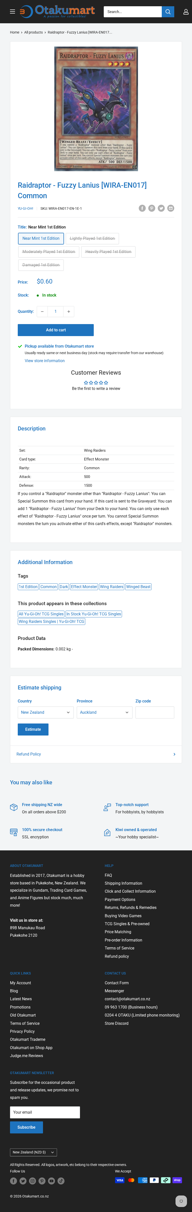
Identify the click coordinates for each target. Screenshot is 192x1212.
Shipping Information (123, 883)
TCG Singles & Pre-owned (127, 923)
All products (33, 32)
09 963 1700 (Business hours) (131, 1007)
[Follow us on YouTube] (51, 1180)
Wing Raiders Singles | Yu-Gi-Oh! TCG (51, 621)
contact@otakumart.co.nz (127, 999)
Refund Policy (28, 754)
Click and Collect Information (130, 891)
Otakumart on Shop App (31, 1047)
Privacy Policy (22, 1031)
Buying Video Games (123, 915)
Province (84, 701)
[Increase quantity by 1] (69, 311)
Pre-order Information (123, 940)
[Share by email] (170, 208)
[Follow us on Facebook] (13, 1180)
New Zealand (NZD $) (29, 1152)
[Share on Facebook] (142, 208)
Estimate (33, 729)
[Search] (168, 11)
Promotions (20, 1007)
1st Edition (28, 586)
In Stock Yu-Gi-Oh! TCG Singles (93, 614)
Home (14, 32)
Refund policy (117, 956)
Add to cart (56, 330)
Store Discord (116, 1023)
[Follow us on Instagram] (32, 1180)
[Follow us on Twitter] (23, 1180)
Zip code (143, 701)
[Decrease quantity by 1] (42, 311)
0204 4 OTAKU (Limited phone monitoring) (142, 1015)
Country (25, 701)
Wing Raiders (111, 586)
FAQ (108, 875)
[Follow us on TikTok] (61, 1180)
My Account (20, 983)
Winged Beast (138, 586)
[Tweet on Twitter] (161, 208)
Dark (64, 586)
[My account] (186, 12)
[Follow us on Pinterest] (42, 1180)
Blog (14, 991)
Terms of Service (119, 948)
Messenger (114, 991)
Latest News (21, 999)
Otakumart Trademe (27, 1039)
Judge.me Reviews (26, 1055)
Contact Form (117, 983)
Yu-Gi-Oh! (25, 208)
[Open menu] (12, 12)
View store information (45, 360)
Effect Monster (84, 586)
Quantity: (26, 311)
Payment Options (120, 899)
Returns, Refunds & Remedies (130, 907)
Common (48, 586)
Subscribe (27, 1127)
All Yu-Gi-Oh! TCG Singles (41, 614)
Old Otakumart (23, 1015)
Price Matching (118, 931)
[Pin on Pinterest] (151, 208)
